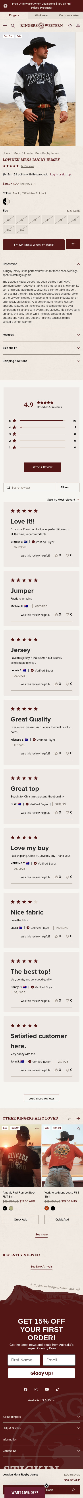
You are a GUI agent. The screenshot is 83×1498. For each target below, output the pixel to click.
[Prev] (69, 1118)
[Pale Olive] (11, 1208)
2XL (74, 220)
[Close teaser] (46, 1485)
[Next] (78, 1118)
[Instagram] (36, 1389)
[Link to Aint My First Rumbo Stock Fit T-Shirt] (20, 1155)
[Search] (14, 25)
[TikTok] (57, 1389)
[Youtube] (47, 1389)
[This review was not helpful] (67, 555)
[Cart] (76, 25)
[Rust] (46, 1208)
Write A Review (42, 467)
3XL (8, 230)
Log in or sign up (60, 174)
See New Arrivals (41, 1267)
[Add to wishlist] (73, 1489)
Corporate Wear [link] (69, 15)
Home (6, 153)
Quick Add (20, 1219)
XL (61, 220)
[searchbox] (32, 487)
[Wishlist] (68, 25)
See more (41, 1235)
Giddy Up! (41, 1373)
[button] (73, 244)
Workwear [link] (41, 15)
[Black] (5, 1208)
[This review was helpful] (56, 555)
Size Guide (73, 211)
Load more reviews (42, 1098)
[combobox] (63, 499)
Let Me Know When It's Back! (34, 244)
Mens (17, 153)
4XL (21, 230)
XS (9, 220)
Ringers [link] (14, 15)
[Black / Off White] (6, 201)
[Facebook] (25, 1389)
